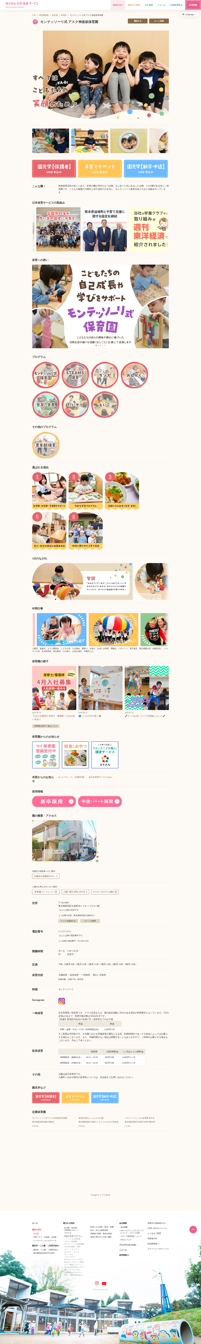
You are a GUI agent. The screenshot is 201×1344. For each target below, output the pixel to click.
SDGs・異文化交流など (73, 1275)
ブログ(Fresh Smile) (127, 1245)
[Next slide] (163, 306)
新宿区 (64, 15)
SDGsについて (126, 1240)
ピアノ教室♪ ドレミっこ (73, 1265)
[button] (100, 76)
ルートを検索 (90, 921)
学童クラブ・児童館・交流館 (44, 1237)
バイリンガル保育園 (72, 1239)
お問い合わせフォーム (157, 1228)
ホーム (35, 1223)
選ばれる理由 (69, 1223)
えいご (67, 1249)
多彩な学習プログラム (73, 1236)
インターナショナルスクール (44, 1240)
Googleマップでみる (100, 1195)
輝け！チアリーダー (72, 1270)
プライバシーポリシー (157, 1249)
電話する (138, 21)
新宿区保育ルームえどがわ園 (90, 1118)
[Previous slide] (37, 306)
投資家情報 (152, 1244)
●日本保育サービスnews (100, 777)
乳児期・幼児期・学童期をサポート (71, 1229)
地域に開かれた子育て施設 (101, 1237)
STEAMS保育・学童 (72, 1247)
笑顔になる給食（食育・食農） (102, 1227)
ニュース (123, 1250)
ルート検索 (159, 21)
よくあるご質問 (154, 1233)
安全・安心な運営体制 (99, 1230)
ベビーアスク (69, 1257)
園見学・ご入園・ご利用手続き (45, 1246)
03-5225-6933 (64, 931)
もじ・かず (68, 1254)
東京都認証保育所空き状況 (44, 1253)
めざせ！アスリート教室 (74, 1262)
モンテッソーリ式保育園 (74, 1244)
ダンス (76, 1252)
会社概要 (123, 1223)
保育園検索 (44, 15)
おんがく (67, 1252)
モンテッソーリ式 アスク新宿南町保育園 (49, 1118)
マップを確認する (68, 921)
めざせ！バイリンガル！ (74, 1259)
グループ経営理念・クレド (131, 1236)
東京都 (55, 15)
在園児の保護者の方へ (157, 1223)
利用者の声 (152, 1239)
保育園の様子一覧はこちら (45, 726)
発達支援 (67, 1233)
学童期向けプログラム (73, 1272)
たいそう (75, 1249)
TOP (34, 15)
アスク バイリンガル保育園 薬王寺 (140, 1118)
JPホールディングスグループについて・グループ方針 (131, 1232)
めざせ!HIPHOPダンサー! (74, 1267)
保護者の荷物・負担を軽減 (101, 1234)
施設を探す (37, 1230)
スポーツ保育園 (70, 1241)
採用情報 (123, 1255)
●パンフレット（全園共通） (72, 777)
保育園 (36, 1234)
